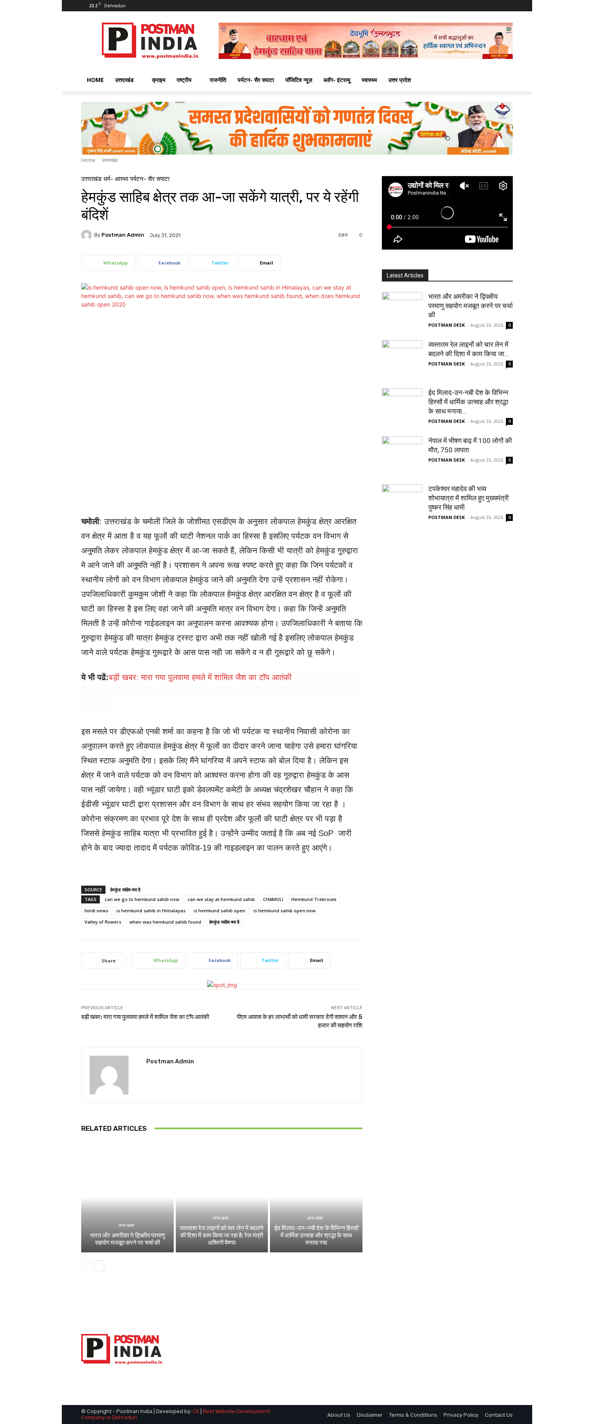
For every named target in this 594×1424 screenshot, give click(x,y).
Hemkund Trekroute (314, 899)
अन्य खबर (126, 1225)
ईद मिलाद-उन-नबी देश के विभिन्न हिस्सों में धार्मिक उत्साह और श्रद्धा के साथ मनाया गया (316, 1235)
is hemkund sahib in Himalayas (150, 910)
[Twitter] (493, 5)
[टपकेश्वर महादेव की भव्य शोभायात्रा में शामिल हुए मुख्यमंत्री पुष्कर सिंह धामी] (402, 504)
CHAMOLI (273, 899)
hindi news (96, 910)
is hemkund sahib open (219, 910)
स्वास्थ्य (369, 80)
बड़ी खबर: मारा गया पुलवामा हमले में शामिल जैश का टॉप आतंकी (200, 677)
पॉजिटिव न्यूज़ (298, 80)
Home (88, 160)
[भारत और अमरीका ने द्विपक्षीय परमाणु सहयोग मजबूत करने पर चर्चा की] (127, 1197)
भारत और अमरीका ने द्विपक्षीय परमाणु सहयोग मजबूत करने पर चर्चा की (127, 1239)
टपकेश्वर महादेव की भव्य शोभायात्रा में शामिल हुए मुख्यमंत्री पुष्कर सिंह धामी (468, 498)
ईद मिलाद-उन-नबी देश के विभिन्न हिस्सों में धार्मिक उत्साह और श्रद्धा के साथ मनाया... (468, 402)
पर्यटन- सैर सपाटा (256, 80)
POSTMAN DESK (446, 325)
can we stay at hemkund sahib (221, 899)
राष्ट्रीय (184, 80)
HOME (95, 80)
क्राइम (158, 80)
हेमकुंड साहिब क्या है (125, 889)
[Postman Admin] (87, 235)
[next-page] (99, 1265)
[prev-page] (86, 1265)
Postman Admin (122, 234)
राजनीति (218, 80)
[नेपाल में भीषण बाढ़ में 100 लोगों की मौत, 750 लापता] (402, 456)
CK (196, 1411)
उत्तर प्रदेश (399, 80)
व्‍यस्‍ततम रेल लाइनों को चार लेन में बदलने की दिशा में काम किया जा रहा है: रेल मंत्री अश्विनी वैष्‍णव (221, 1235)
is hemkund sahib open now (284, 910)
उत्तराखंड (124, 80)
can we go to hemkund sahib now (142, 899)
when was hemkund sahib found (165, 922)
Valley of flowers (102, 922)
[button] (503, 80)
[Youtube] (507, 5)
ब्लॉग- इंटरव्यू (337, 80)
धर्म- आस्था (115, 179)
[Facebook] (480, 5)
